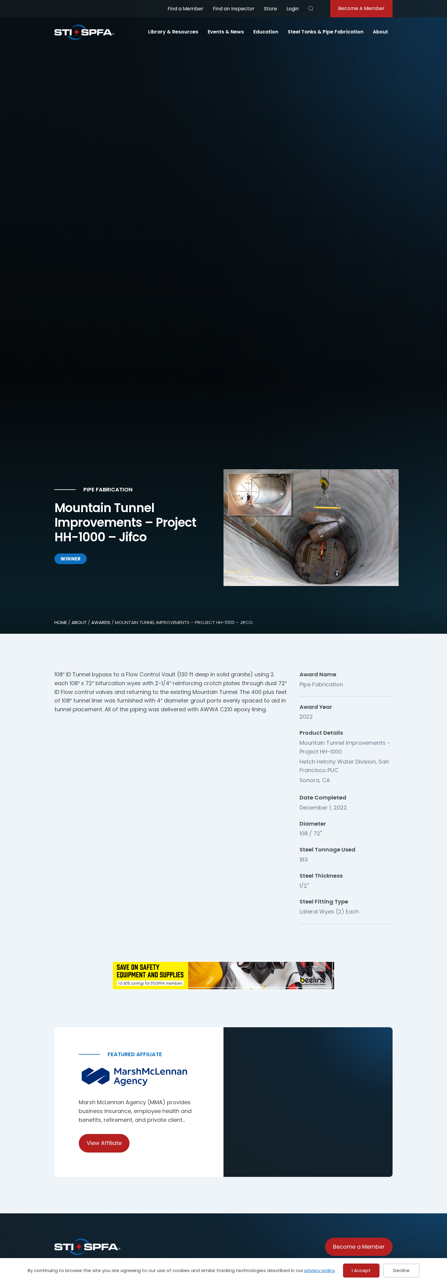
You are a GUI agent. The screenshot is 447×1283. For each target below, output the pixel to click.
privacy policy (319, 1270)
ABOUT (79, 622)
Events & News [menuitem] (226, 31)
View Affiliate (104, 1143)
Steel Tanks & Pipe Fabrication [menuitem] (325, 31)
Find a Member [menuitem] (185, 8)
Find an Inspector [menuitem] (234, 8)
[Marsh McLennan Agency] (139, 1077)
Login (292, 8)
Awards (100, 622)
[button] (311, 8)
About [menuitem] (380, 31)
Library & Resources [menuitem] (173, 31)
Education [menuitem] (265, 31)
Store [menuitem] (270, 8)
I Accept (361, 1270)
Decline (401, 1270)
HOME (60, 622)
